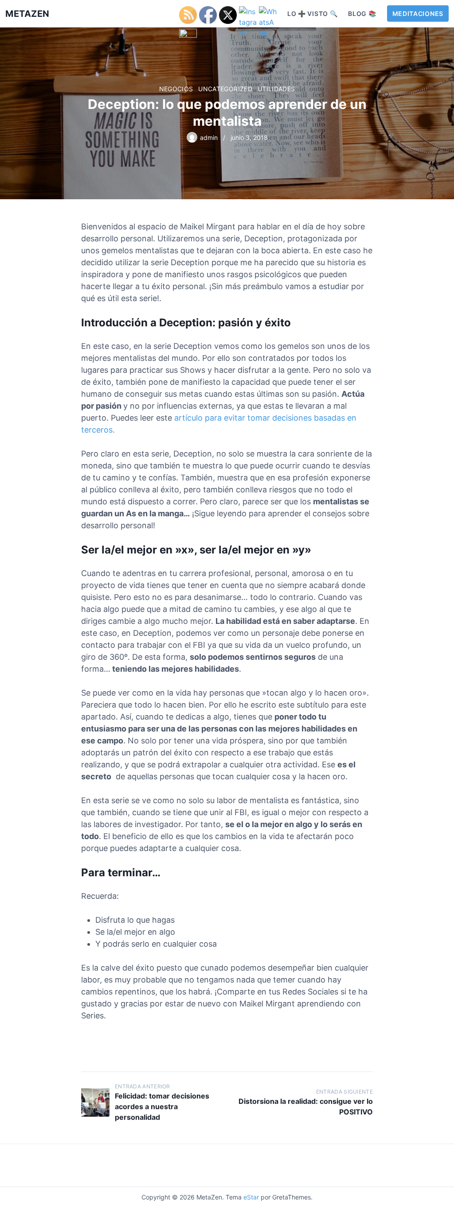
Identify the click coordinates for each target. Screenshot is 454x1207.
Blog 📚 (362, 13)
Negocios (176, 89)
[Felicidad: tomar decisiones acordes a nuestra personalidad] (95, 1102)
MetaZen (27, 13)
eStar (251, 1197)
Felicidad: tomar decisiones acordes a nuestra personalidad (162, 1106)
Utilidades (276, 89)
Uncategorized (225, 89)
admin (209, 137)
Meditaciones (417, 13)
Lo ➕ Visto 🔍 (312, 13)
